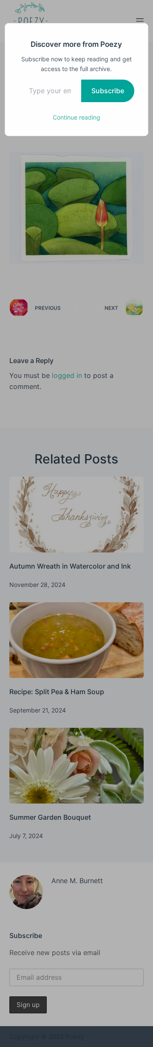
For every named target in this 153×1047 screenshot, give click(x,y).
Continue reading (76, 117)
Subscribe (107, 90)
